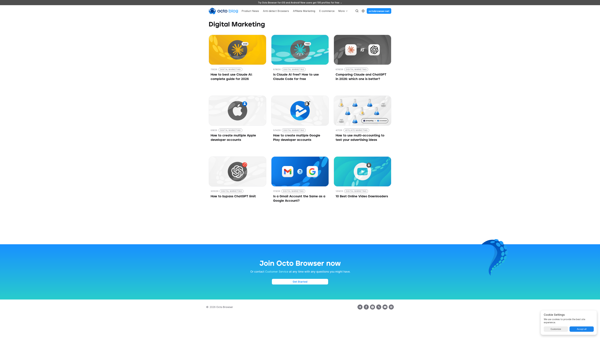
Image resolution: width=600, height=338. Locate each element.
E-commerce (327, 11)
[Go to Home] (223, 11)
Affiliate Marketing (304, 11)
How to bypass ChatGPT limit (233, 196)
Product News (250, 11)
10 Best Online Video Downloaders (362, 196)
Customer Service (276, 271)
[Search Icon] (357, 11)
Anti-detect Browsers (276, 11)
